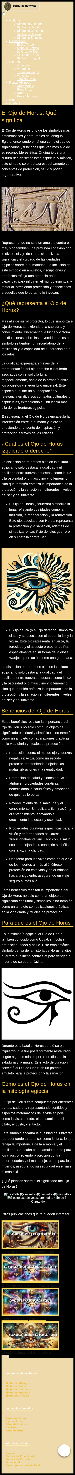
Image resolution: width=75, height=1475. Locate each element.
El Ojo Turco (25, 44)
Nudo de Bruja (14, 1430)
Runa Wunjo (25, 86)
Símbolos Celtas (28, 27)
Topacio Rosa (26, 79)
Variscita (23, 75)
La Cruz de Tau (27, 51)
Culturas (15, 20)
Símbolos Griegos (29, 34)
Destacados (17, 41)
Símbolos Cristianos (30, 30)
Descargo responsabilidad (22, 1465)
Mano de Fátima (28, 48)
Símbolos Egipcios (29, 37)
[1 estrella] (12, 1194)
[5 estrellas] (16, 1198)
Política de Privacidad (19, 1456)
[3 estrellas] (45, 1194)
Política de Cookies (18, 1459)
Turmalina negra (28, 72)
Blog (12, 99)
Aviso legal (12, 1462)
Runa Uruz (24, 89)
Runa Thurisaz (27, 96)
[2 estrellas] (28, 1194)
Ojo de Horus (14, 1421)
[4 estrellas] (62, 1194)
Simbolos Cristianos (18, 1389)
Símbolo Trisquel (28, 58)
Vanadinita (24, 68)
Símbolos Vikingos (29, 24)
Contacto (15, 103)
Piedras (14, 61)
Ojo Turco (11, 1427)
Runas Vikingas (20, 82)
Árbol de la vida (15, 1424)
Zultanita (23, 65)
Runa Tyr (23, 93)
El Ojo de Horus (28, 55)
